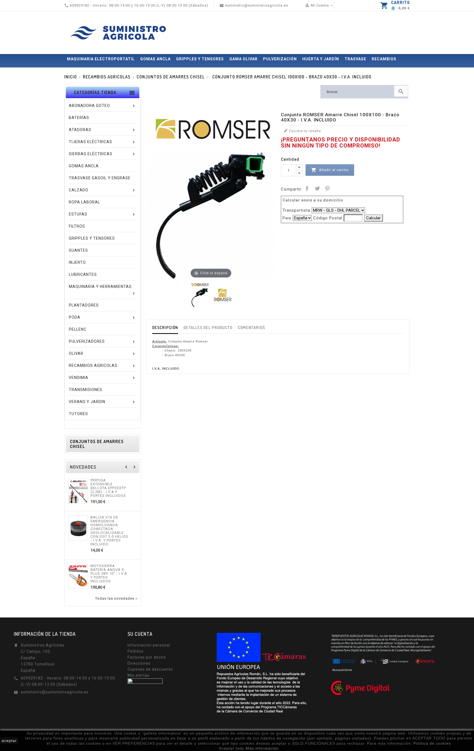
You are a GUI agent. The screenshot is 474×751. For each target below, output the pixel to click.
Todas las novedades (116, 598)
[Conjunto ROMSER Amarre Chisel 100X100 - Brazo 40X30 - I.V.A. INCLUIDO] (199, 294)
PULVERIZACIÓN (280, 59)
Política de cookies (432, 743)
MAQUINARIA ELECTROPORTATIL (101, 59)
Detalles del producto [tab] (208, 327)
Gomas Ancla (155, 59)
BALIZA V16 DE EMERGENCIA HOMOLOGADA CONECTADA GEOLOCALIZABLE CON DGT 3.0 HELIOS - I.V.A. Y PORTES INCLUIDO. (109, 530)
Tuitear (317, 188)
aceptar (9, 740)
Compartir (307, 188)
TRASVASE (355, 59)
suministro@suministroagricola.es (55, 692)
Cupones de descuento (150, 669)
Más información (262, 748)
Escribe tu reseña (302, 130)
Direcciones (139, 663)
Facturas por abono (147, 657)
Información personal (149, 645)
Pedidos (135, 651)
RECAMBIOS (384, 59)
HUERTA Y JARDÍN (320, 59)
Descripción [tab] (165, 327)
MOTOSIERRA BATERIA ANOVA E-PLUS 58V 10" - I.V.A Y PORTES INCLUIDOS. (109, 573)
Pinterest (327, 188)
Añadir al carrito (330, 170)
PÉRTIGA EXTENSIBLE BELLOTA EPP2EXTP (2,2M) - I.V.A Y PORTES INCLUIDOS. (109, 488)
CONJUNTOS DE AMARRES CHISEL (97, 444)
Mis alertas (138, 675)
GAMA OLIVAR (243, 59)
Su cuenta (140, 634)
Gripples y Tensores (200, 59)
